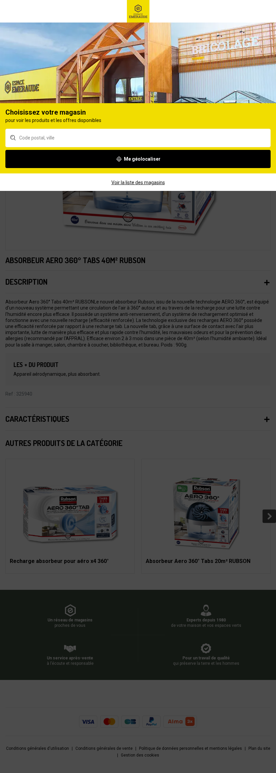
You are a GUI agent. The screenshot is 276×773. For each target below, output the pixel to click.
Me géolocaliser (142, 159)
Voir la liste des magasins (138, 182)
